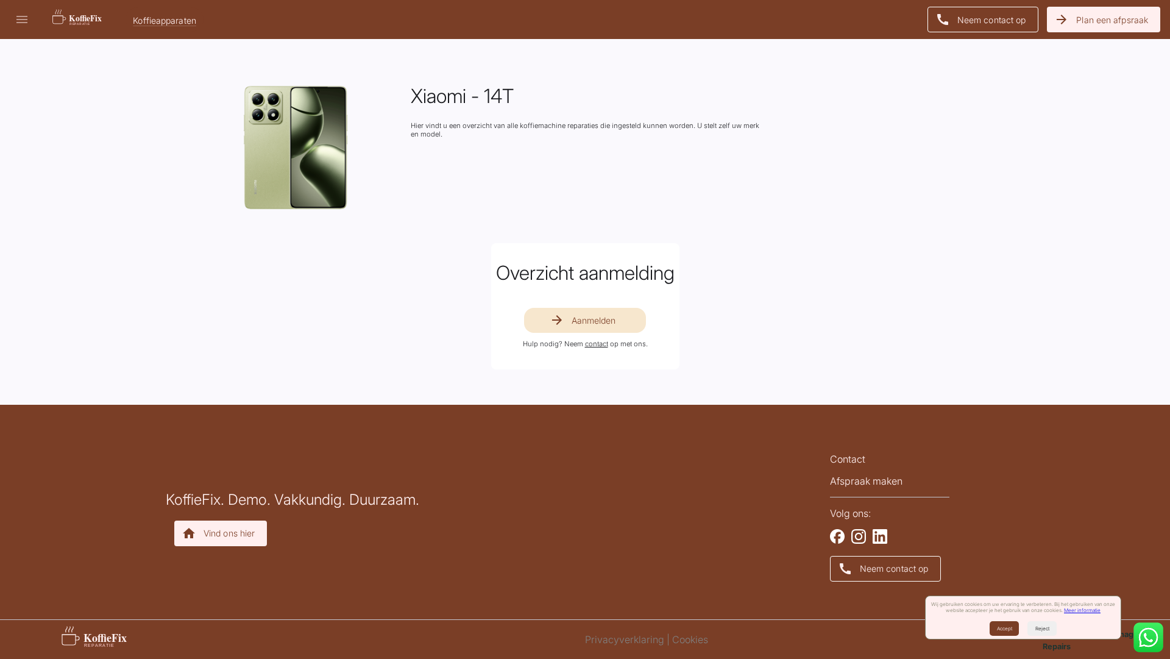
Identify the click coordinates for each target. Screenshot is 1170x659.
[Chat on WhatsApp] (1148, 638)
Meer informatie (1082, 610)
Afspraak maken (866, 481)
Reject (1042, 628)
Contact (847, 459)
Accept (1004, 628)
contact (596, 344)
